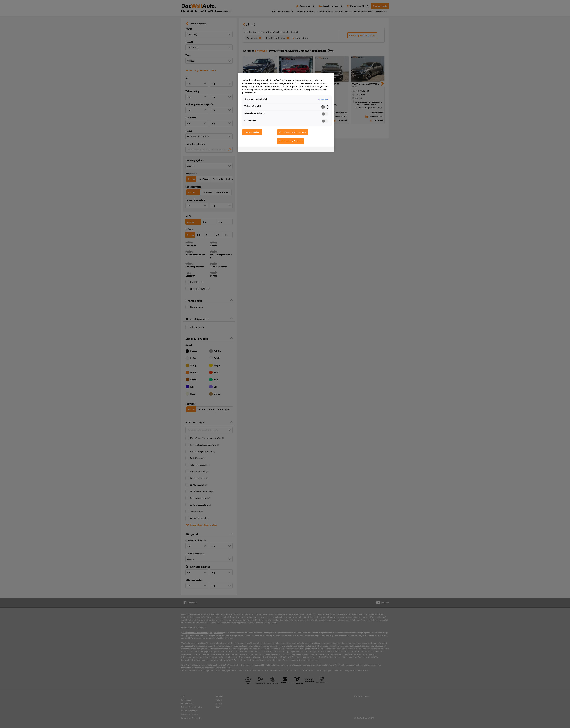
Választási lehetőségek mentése (292, 132)
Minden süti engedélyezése (290, 141)
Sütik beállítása (252, 132)
